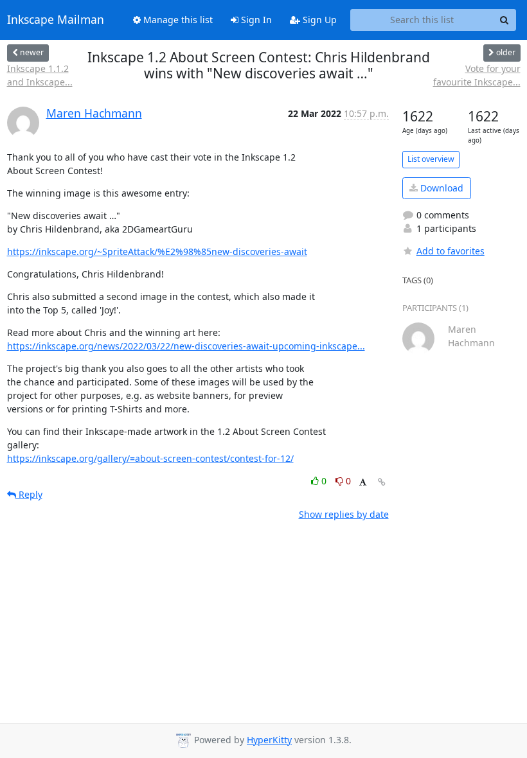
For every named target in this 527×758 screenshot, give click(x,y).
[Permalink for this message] (382, 482)
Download (440, 188)
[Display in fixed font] (362, 482)
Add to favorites (450, 251)
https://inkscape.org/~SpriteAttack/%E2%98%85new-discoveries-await (157, 251)
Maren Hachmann (94, 113)
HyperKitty (269, 740)
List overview (430, 159)
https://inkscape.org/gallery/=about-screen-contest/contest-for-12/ (150, 458)
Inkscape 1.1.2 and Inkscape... (40, 75)
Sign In (255, 19)
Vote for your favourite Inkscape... (476, 75)
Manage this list (177, 19)
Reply (29, 494)
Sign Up (318, 19)
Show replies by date (344, 514)
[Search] (504, 20)
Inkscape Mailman (55, 20)
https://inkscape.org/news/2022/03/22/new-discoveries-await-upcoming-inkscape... (186, 346)
